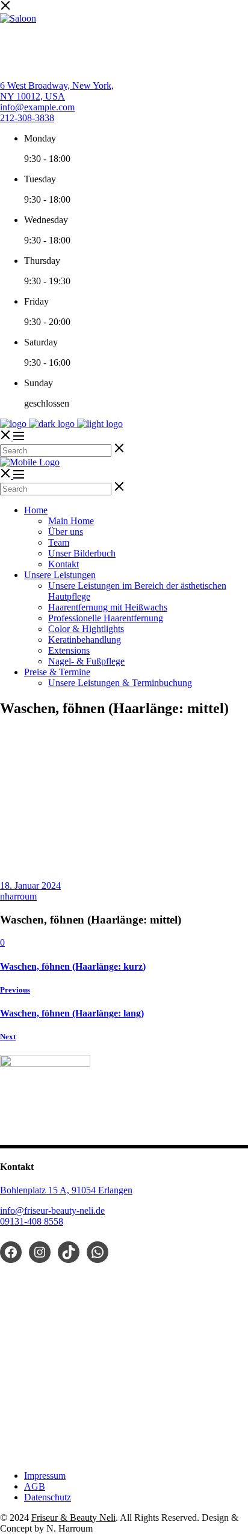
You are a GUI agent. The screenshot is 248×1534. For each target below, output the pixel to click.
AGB (34, 1486)
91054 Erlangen (102, 1190)
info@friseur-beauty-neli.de (52, 1210)
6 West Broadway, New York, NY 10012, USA (57, 90)
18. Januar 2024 (30, 885)
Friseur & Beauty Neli (73, 1517)
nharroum (18, 896)
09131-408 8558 (31, 1221)
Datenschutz (47, 1497)
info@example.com (37, 107)
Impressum (45, 1475)
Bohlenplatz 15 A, (36, 1190)
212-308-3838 (27, 118)
